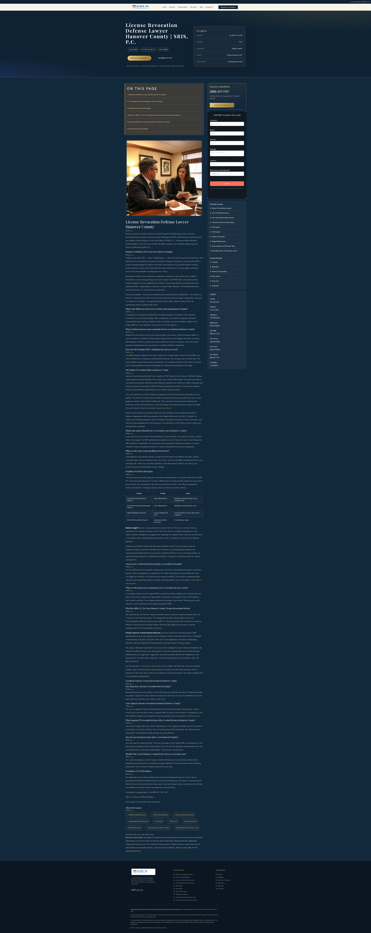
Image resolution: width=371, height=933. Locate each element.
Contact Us (209, 7)
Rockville (213, 331)
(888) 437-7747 (219, 91)
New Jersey (214, 339)
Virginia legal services (163, 408)
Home (164, 7)
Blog (201, 7)
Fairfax (212, 299)
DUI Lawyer (193, 7)
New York (213, 347)
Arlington (213, 315)
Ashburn (213, 307)
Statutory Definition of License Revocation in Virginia (147, 95)
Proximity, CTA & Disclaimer (138, 129)
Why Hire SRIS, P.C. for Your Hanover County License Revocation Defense (155, 115)
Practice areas (182, 7)
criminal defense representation (151, 666)
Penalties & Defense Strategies (140, 108)
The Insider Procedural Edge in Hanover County (146, 101)
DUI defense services (193, 716)
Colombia (213, 362)
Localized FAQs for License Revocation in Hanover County (149, 122)
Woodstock (214, 354)
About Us (172, 7)
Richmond (213, 323)
